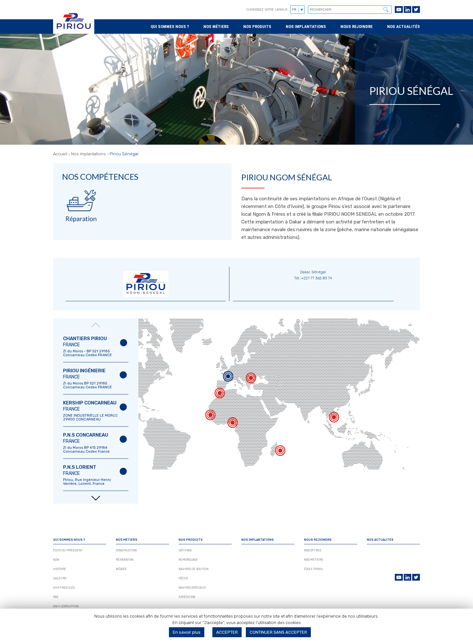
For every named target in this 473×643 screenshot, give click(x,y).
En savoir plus (186, 632)
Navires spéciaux (192, 587)
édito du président (68, 550)
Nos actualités (403, 26)
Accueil (60, 153)
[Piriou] (73, 30)
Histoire (59, 569)
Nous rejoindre (356, 26)
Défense (185, 550)
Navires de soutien (194, 569)
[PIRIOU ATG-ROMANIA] (251, 380)
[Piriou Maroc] (220, 395)
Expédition (187, 597)
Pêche (183, 578)
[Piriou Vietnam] (334, 419)
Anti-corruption (66, 606)
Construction (126, 550)
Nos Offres (312, 550)
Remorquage (188, 559)
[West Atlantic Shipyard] (232, 425)
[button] (386, 9)
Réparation (125, 559)
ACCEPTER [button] (227, 632)
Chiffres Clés (64, 587)
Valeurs (59, 578)
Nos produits (257, 26)
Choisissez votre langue (267, 10)
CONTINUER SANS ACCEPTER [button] (278, 632)
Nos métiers (216, 26)
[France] (228, 378)
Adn (56, 559)
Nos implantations (306, 26)
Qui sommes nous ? (170, 26)
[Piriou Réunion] (280, 453)
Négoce (121, 569)
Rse (56, 597)
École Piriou (313, 569)
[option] (96, 347)
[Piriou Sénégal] (210, 417)
